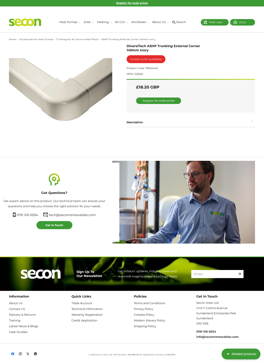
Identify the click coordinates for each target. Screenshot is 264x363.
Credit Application (84, 320)
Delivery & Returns (22, 314)
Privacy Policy (143, 309)
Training (14, 320)
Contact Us (17, 309)
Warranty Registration (87, 314)
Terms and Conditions (149, 303)
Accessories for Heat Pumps (36, 39)
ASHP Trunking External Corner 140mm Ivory (128, 39)
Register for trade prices (132, 3)
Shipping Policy (145, 326)
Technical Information (87, 309)
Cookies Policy (144, 314)
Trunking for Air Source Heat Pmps (77, 39)
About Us (15, 303)
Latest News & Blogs (23, 326)
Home (12, 39)
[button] (69, 22)
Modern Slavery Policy (149, 320)
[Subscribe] (240, 274)
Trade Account (81, 303)
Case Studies (18, 332)
